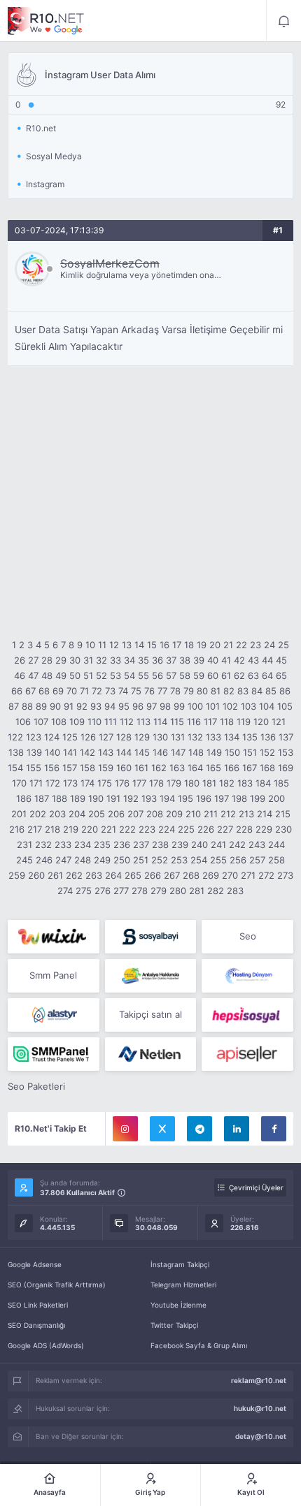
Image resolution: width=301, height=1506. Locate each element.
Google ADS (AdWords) (46, 1345)
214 (264, 813)
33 (115, 660)
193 (149, 798)
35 (143, 660)
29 (60, 660)
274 (65, 890)
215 (282, 813)
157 (69, 767)
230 (283, 829)
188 (59, 798)
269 (210, 875)
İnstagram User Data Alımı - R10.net (46, 21)
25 (283, 644)
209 (174, 813)
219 (70, 829)
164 (195, 767)
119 (244, 721)
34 (129, 660)
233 (63, 844)
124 (51, 737)
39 (198, 660)
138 (16, 752)
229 (263, 829)
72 (97, 690)
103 (248, 706)
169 (285, 767)
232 (43, 844)
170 (19, 783)
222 (127, 829)
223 (147, 829)
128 (124, 737)
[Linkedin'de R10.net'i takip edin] (236, 1128)
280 (177, 890)
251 (140, 859)
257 (257, 859)
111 (110, 721)
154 (15, 767)
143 (105, 752)
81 (215, 690)
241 (218, 844)
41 (226, 660)
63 (253, 675)
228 (244, 829)
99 (179, 706)
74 (123, 690)
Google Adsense (35, 1264)
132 (195, 737)
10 (90, 644)
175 (104, 783)
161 (141, 767)
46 (19, 675)
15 (152, 644)
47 (33, 675)
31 (88, 660)
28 (46, 660)
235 (102, 844)
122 (15, 737)
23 (255, 644)
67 (30, 690)
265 (133, 875)
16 (164, 644)
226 (205, 829)
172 (53, 783)
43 (253, 660)
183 (245, 783)
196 (203, 798)
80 (202, 690)
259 (16, 875)
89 (41, 706)
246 (44, 859)
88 (27, 706)
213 (246, 813)
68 (44, 690)
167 (249, 767)
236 (121, 844)
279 (158, 890)
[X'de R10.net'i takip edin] (162, 1128)
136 (268, 737)
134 (231, 737)
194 (167, 798)
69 (58, 690)
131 (178, 737)
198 (239, 798)
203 (57, 813)
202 (37, 813)
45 (281, 660)
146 (160, 752)
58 (184, 675)
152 (267, 752)
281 (196, 890)
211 (211, 813)
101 (213, 706)
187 (41, 798)
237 (141, 844)
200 (276, 798)
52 (101, 675)
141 (70, 752)
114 (160, 721)
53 (115, 675)
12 (114, 644)
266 (152, 875)
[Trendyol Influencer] (53, 936)
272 (266, 875)
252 (159, 859)
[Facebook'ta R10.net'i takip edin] (273, 1128)
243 (256, 844)
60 (212, 675)
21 (228, 644)
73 (110, 690)
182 (226, 783)
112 (127, 721)
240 (199, 844)
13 (127, 644)
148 (196, 752)
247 (63, 859)
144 (124, 752)
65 (281, 675)
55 (143, 675)
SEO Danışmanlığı (36, 1325)
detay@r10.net (260, 1436)
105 (285, 706)
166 (231, 767)
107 (41, 721)
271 (248, 875)
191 (113, 798)
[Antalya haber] (151, 976)
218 (52, 829)
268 (191, 875)
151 (250, 752)
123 (33, 737)
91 (69, 706)
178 (156, 783)
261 (55, 875)
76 (149, 690)
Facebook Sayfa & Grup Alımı (198, 1345)
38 (184, 660)
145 (142, 752)
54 (129, 675)
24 (269, 644)
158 (87, 767)
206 (116, 813)
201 (19, 813)
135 (250, 737)
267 (172, 875)
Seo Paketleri (36, 1086)
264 (113, 875)
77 (162, 690)
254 (198, 859)
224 (166, 829)
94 (109, 706)
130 (160, 737)
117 (210, 721)
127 (106, 737)
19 (201, 644)
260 (36, 875)
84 (256, 690)
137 (286, 737)
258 (276, 859)
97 (151, 706)
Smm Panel (53, 975)
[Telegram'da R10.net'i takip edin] (199, 1128)
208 (154, 813)
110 (95, 721)
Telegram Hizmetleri (183, 1284)
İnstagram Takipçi (179, 1264)
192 (131, 798)
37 (171, 660)
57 (171, 675)
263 (93, 875)
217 (34, 829)
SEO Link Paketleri (38, 1305)
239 (180, 844)
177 (139, 783)
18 (189, 644)
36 (157, 660)
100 (195, 706)
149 (214, 752)
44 (267, 660)
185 (281, 783)
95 (124, 706)
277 (121, 890)
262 (74, 875)
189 (77, 798)
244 (276, 844)
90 (55, 706)
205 (96, 813)
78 (175, 690)
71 (84, 690)
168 (267, 767)
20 (214, 644)
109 (77, 721)
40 (212, 660)
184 (263, 783)
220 (89, 829)
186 (23, 798)
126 (88, 737)
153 (285, 752)
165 (213, 767)
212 (228, 813)
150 (232, 752)
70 (71, 690)
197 (221, 798)
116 (194, 721)
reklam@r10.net (258, 1380)
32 (101, 660)
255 (218, 859)
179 (174, 783)
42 (239, 660)
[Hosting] (247, 976)
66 (16, 690)
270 (230, 875)
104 (266, 706)
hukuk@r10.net (260, 1408)
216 (16, 829)
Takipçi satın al (150, 1014)
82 (228, 690)
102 (230, 706)
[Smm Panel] (151, 936)
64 (267, 675)
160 (124, 767)
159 (105, 767)
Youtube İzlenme (178, 1305)
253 (179, 859)
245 (24, 859)
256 (238, 859)
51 (88, 675)
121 (279, 721)
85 (270, 690)
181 (209, 783)
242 (237, 844)
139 (34, 752)
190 (96, 798)
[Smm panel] (53, 1054)
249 (102, 859)
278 (140, 890)
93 (96, 706)
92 (82, 706)
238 (160, 844)
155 (33, 767)
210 (193, 813)
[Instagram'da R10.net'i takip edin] (125, 1128)
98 (165, 706)
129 (142, 737)
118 (227, 721)
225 (186, 829)
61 (226, 675)
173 (70, 783)
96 (138, 706)
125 (70, 737)
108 (58, 721)
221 (108, 829)
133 (213, 737)
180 (192, 783)
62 (239, 675)
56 (157, 675)
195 (185, 798)
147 (178, 752)
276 (102, 890)
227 (225, 829)
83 (242, 690)
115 (177, 721)
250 (121, 859)
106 (23, 721)
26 (19, 660)
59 (198, 675)
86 (284, 690)
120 (261, 721)
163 (177, 767)
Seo (247, 936)
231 (24, 844)
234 (82, 844)
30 (74, 660)
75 (136, 690)
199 (257, 798)
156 (51, 767)
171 (36, 783)
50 (74, 675)
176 (122, 783)
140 (52, 752)
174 (87, 783)
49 (60, 675)
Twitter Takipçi (174, 1325)
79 (188, 690)
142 (87, 752)
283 (235, 890)
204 (77, 813)
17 (176, 644)
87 (13, 706)
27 (33, 660)
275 (84, 890)
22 (241, 644)
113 (143, 721)
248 (82, 859)
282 (215, 890)
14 (139, 644)
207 (135, 813)
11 (102, 644)
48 (46, 675)
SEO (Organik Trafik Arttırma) (57, 1284)
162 (159, 767)
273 (285, 875)
